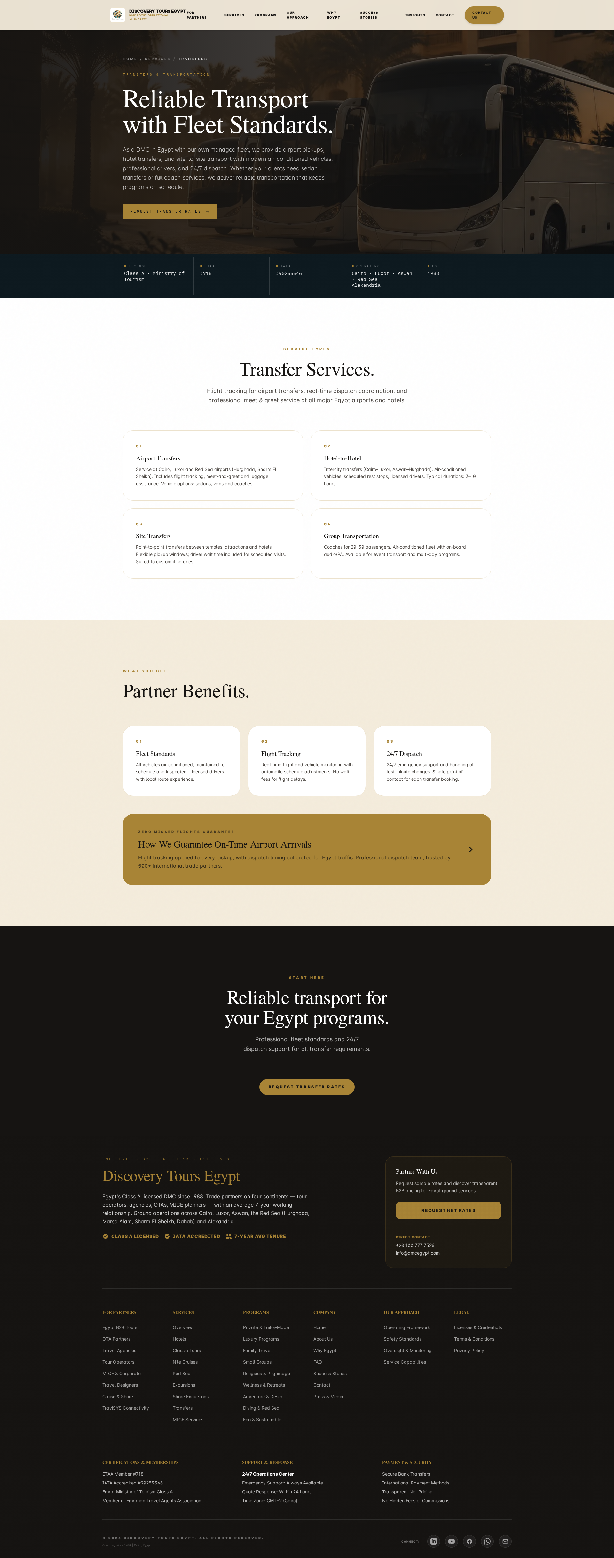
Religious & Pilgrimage (266, 1373)
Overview (183, 1327)
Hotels (179, 1339)
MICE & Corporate (121, 1373)
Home (130, 59)
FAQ (317, 1362)
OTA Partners (116, 1339)
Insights (415, 15)
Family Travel (257, 1350)
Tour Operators (118, 1362)
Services (234, 15)
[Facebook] (469, 1541)
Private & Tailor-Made (266, 1327)
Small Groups (257, 1362)
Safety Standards (402, 1339)
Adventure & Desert (263, 1396)
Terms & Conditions (474, 1339)
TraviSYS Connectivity (125, 1408)
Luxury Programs (261, 1339)
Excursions (184, 1385)
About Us (323, 1339)
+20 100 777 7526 (415, 1245)
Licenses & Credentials (478, 1327)
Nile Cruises (185, 1362)
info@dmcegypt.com (418, 1253)
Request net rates (448, 1210)
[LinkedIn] (433, 1541)
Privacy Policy (469, 1350)
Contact (445, 15)
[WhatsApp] (487, 1541)
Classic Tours (187, 1350)
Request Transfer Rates (165, 211)
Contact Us (481, 15)
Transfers (183, 1408)
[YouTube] (451, 1541)
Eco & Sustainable (262, 1419)
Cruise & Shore (117, 1396)
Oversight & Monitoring (408, 1350)
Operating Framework (407, 1327)
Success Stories (369, 15)
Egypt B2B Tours (119, 1327)
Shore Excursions (191, 1396)
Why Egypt (333, 15)
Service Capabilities (405, 1362)
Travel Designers (120, 1385)
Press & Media (328, 1396)
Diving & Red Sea (261, 1408)
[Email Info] (505, 1541)
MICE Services (188, 1419)
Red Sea (182, 1373)
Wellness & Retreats (264, 1385)
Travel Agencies (119, 1350)
